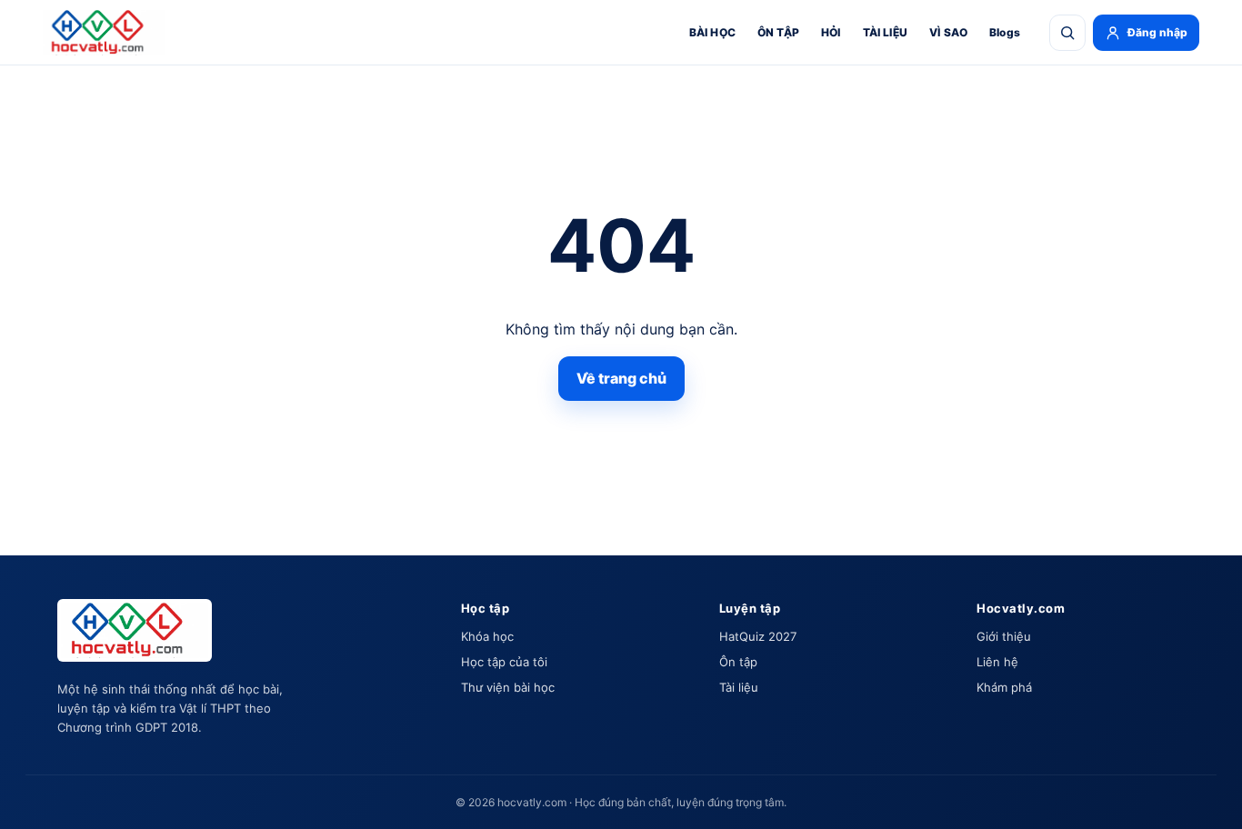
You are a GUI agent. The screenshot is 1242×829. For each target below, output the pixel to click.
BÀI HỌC (712, 32)
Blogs (1004, 32)
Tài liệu (738, 687)
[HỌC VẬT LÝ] (104, 32)
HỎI (831, 32)
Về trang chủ (621, 378)
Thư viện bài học (508, 687)
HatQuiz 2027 (757, 636)
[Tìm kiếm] (1067, 33)
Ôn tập (738, 661)
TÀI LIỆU (885, 32)
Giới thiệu (1004, 636)
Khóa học (487, 636)
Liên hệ (997, 661)
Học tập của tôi (504, 661)
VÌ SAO (948, 32)
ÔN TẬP (778, 32)
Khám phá (1004, 687)
